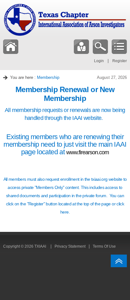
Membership (48, 77)
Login (99, 61)
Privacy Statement (70, 246)
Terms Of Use (104, 246)
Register (119, 61)
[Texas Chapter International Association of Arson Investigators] (65, 19)
